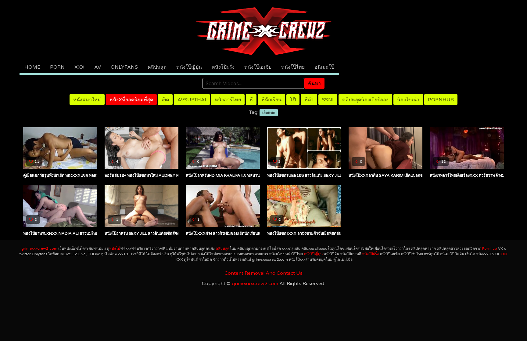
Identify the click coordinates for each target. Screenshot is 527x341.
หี (251, 100)
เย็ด (165, 100)
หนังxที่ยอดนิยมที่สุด (131, 100)
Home (32, 67)
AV (97, 67)
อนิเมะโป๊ (324, 67)
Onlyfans (124, 67)
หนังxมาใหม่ (87, 100)
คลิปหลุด (157, 67)
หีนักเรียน (271, 100)
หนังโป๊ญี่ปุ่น (189, 67)
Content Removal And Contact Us (263, 273)
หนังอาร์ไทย (228, 100)
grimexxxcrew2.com (39, 248)
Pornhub (441, 100)
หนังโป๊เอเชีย (257, 67)
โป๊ (293, 100)
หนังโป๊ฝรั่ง (223, 67)
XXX (79, 67)
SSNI (328, 100)
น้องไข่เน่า (408, 100)
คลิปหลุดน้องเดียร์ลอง (365, 100)
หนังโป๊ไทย (293, 67)
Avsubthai (191, 100)
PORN (57, 67)
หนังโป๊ (114, 248)
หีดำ (309, 100)
